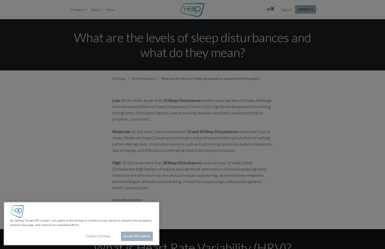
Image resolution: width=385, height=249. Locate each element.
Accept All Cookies (136, 236)
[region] (82, 223)
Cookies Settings (98, 236)
